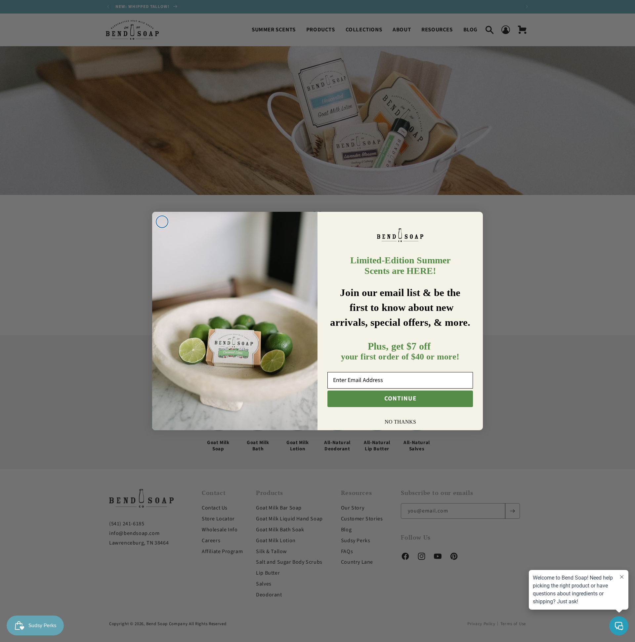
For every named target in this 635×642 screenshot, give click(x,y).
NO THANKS (400, 422)
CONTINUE (400, 398)
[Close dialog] (162, 222)
